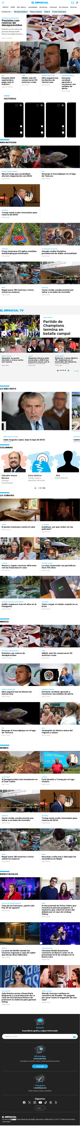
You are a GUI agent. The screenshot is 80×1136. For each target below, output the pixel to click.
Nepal (4, 287)
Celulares (45, 602)
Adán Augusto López (10, 436)
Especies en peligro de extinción (12, 602)
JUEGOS (5, 7)
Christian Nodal (47, 948)
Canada (44, 777)
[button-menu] (3, 2)
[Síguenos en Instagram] (34, 1102)
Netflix (4, 948)
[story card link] (53, 28)
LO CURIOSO (7, 495)
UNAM (23, 75)
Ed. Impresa (63, 7)
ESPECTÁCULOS (9, 874)
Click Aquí (39, 1066)
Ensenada (5, 249)
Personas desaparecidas (10, 18)
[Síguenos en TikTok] (46, 1102)
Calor (4, 524)
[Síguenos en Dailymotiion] (56, 1102)
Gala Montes (6, 991)
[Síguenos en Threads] (50, 1102)
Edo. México (21, 7)
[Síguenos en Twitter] (29, 1102)
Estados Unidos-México (9, 171)
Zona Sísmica (34, 475)
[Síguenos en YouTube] (40, 1102)
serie (43, 903)
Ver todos (76, 371)
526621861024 (39, 1059)
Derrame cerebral (68, 75)
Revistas (73, 7)
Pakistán (45, 287)
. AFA (57, 475)
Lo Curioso (45, 524)
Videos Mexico (47, 317)
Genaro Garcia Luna (48, 75)
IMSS (3, 75)
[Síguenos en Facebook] (24, 1102)
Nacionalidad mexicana (49, 249)
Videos (30, 356)
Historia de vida (47, 563)
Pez (43, 171)
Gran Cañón (6, 777)
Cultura (4, 563)
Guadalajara (32, 7)
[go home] (40, 1117)
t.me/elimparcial (40, 1088)
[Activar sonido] (20, 105)
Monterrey (43, 7)
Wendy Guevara (47, 991)
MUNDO (4, 748)
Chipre (47, 12)
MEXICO (4, 621)
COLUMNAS (6, 447)
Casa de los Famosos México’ (11, 903)
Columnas (53, 7)
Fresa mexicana (59, 12)
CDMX (13, 7)
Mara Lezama (36, 12)
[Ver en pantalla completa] (16, 105)
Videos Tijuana (6, 356)
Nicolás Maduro (21, 12)
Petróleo (5, 210)
